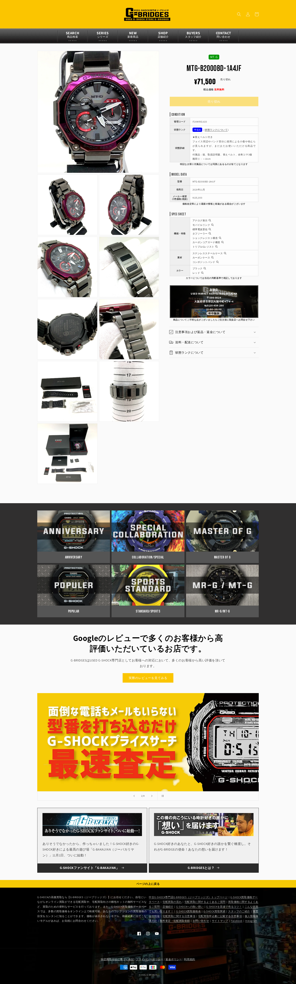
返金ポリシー (174, 959)
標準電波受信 (200, 229)
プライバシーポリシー (149, 959)
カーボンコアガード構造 (206, 242)
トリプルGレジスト (203, 246)
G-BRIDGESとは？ (201, 868)
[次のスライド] (151, 795)
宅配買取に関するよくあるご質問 (205, 902)
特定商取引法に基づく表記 (117, 959)
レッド (196, 272)
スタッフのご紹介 (239, 911)
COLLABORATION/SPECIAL (148, 557)
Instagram (251, 921)
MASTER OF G (222, 557)
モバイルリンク (201, 224)
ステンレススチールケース (208, 253)
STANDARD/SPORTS (148, 611)
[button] (239, 14)
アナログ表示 (200, 220)
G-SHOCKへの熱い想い (190, 906)
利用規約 (189, 959)
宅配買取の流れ (172, 902)
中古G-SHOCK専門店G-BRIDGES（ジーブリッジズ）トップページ (188, 897)
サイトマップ (220, 921)
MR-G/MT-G (222, 611)
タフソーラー (200, 233)
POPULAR (73, 611)
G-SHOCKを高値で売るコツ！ (224, 906)
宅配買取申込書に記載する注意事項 (220, 916)
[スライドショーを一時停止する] (161, 795)
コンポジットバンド (204, 261)
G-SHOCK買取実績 (215, 911)
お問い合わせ (201, 921)
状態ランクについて (216, 129)
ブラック (198, 268)
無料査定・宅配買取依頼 (175, 921)
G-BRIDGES (152, 975)
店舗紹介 (167, 906)
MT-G (214, 57)
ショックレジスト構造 (205, 237)
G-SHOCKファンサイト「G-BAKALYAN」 (89, 868)
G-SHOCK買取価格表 (188, 911)
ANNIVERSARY (73, 557)
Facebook (236, 921)
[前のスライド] (134, 795)
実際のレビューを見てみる (148, 678)
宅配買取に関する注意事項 (178, 916)
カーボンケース (201, 257)
